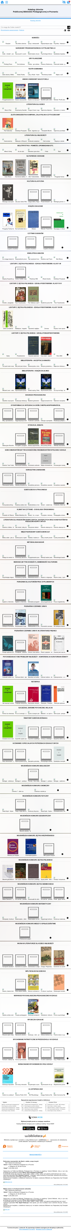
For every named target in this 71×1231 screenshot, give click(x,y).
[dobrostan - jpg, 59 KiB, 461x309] (7, 1182)
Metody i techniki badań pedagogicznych (10, 1104)
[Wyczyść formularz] (65, 30)
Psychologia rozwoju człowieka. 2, (55, 1110)
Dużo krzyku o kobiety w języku (54, 1106)
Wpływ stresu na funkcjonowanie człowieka (17, 1189)
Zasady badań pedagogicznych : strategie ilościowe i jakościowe (15, 1109)
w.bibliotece (43, 1140)
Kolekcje (21, 30)
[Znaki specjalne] (68, 30)
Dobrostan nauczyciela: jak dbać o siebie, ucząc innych (21, 1161)
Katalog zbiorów (35, 20)
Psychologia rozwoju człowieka (8, 1110)
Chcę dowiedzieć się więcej (27, 1229)
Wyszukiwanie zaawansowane (9, 30)
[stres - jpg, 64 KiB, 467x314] (6, 1209)
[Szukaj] (68, 27)
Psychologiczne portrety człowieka (9, 1106)
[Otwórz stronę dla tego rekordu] (8, 42)
